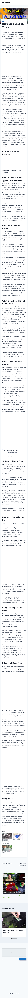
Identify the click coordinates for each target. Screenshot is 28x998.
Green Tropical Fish (7, 862)
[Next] (24, 924)
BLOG (3, 21)
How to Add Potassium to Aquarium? (22, 864)
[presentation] (14, 920)
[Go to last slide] (4, 924)
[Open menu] (25, 3)
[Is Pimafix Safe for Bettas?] (7, 848)
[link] (5, 883)
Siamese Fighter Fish (17, 839)
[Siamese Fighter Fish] (18, 835)
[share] (23, 883)
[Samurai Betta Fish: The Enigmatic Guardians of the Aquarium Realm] (7, 835)
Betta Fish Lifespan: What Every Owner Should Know (14, 883)
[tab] (11, 938)
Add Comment (22, 958)
